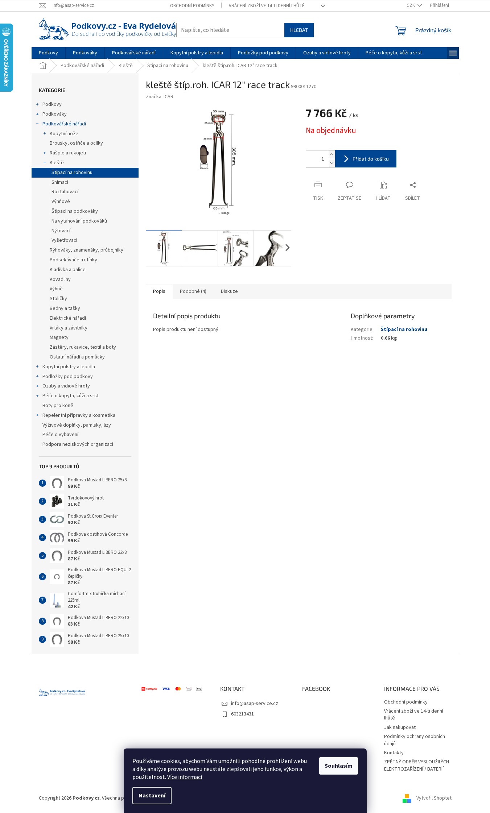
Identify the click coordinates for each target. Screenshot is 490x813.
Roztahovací (65, 191)
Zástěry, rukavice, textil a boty (83, 347)
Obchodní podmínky (192, 6)
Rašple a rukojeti (68, 153)
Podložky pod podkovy (67, 376)
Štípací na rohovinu (72, 172)
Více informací (184, 777)
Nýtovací (61, 231)
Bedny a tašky (65, 308)
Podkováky (54, 114)
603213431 (242, 714)
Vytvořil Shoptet (434, 798)
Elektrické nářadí (68, 318)
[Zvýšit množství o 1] (331, 154)
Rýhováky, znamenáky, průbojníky (86, 250)
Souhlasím (339, 766)
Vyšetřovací (64, 240)
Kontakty (394, 752)
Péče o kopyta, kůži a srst (70, 395)
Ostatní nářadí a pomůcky (77, 357)
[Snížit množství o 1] (331, 163)
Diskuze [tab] (229, 291)
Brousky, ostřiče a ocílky (76, 143)
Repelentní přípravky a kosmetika (78, 415)
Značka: (159, 96)
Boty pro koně (57, 405)
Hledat (299, 30)
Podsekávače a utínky (73, 260)
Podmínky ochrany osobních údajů (414, 740)
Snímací (60, 182)
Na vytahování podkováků (79, 221)
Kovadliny (60, 279)
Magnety (59, 337)
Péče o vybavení (60, 434)
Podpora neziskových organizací (77, 444)
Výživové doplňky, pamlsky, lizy (76, 425)
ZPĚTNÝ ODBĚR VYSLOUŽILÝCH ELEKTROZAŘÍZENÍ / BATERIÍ (416, 765)
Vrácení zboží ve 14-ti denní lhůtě (267, 6)
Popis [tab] (159, 291)
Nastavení (152, 796)
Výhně (56, 289)
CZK (411, 5)
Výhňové (61, 201)
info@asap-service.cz (254, 703)
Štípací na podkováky (75, 211)
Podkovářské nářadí (64, 124)
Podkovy (52, 104)
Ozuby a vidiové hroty (66, 386)
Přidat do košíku (371, 158)
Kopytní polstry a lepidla (68, 366)
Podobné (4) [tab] (193, 291)
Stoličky (58, 298)
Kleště (57, 162)
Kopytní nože (64, 133)
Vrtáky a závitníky (68, 328)
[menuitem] (48, 53)
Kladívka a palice (68, 269)
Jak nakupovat (400, 727)
